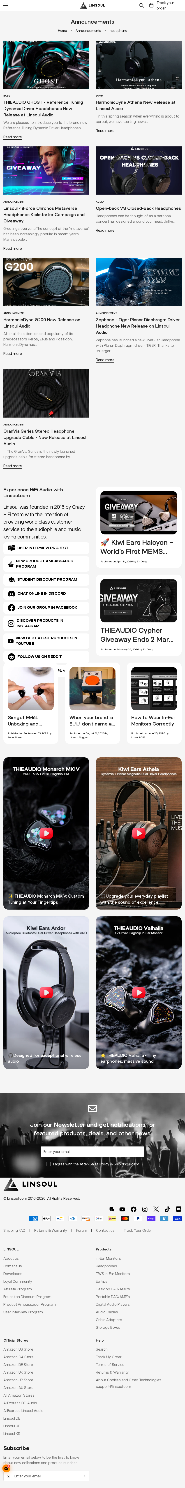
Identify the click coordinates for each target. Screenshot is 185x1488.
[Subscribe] (84, 1476)
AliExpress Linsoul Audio (23, 1410)
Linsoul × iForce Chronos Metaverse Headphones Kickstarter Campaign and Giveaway (44, 214)
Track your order (165, 5)
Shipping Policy (126, 1164)
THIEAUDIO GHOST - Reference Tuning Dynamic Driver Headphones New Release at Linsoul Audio (43, 108)
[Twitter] (156, 1209)
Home (62, 30)
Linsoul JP (11, 1425)
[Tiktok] (167, 1209)
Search (102, 1349)
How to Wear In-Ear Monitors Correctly (153, 720)
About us (11, 1258)
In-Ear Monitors (108, 1258)
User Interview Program (23, 1312)
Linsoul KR (11, 1433)
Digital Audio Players (113, 1304)
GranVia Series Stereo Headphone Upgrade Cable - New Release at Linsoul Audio (44, 437)
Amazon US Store (18, 1349)
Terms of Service (110, 1364)
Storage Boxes (108, 1327)
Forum (81, 1230)
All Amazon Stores (19, 1395)
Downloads (12, 1273)
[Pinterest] (111, 1209)
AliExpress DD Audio (20, 1402)
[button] (151, 5)
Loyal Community (17, 1281)
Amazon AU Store (18, 1387)
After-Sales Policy (94, 1164)
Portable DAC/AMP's (113, 1296)
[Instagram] (145, 1209)
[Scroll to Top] (176, 1463)
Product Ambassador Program (29, 1304)
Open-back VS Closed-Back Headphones (138, 208)
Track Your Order (138, 1230)
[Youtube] (122, 1209)
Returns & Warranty (112, 1372)
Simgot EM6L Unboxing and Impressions (23, 723)
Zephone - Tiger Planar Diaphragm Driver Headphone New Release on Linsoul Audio (138, 326)
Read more (12, 136)
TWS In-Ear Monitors (113, 1273)
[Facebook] (133, 1209)
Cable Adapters (109, 1319)
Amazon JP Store (18, 1379)
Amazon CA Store (18, 1356)
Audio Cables (107, 1312)
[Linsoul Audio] (92, 5)
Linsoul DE (11, 1418)
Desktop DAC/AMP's (113, 1289)
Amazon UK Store (18, 1372)
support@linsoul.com (113, 1386)
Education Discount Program (27, 1296)
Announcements (88, 30)
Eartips (101, 1281)
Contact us (12, 1266)
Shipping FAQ (14, 1230)
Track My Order (109, 1356)
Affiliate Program (17, 1289)
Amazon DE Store (18, 1364)
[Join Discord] (179, 1209)
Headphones (106, 1266)
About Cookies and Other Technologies (128, 1379)
